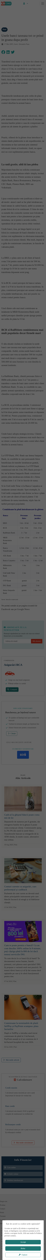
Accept (23, 1242)
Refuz (23, 1248)
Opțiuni (24, 1255)
